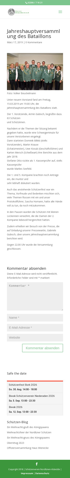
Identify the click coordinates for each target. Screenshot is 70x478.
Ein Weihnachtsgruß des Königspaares (28, 427)
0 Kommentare (33, 42)
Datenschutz (42, 473)
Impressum (27, 473)
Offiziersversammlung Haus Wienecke (28, 447)
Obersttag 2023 (15, 442)
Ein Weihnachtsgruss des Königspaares (28, 437)
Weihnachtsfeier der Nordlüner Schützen (29, 432)
